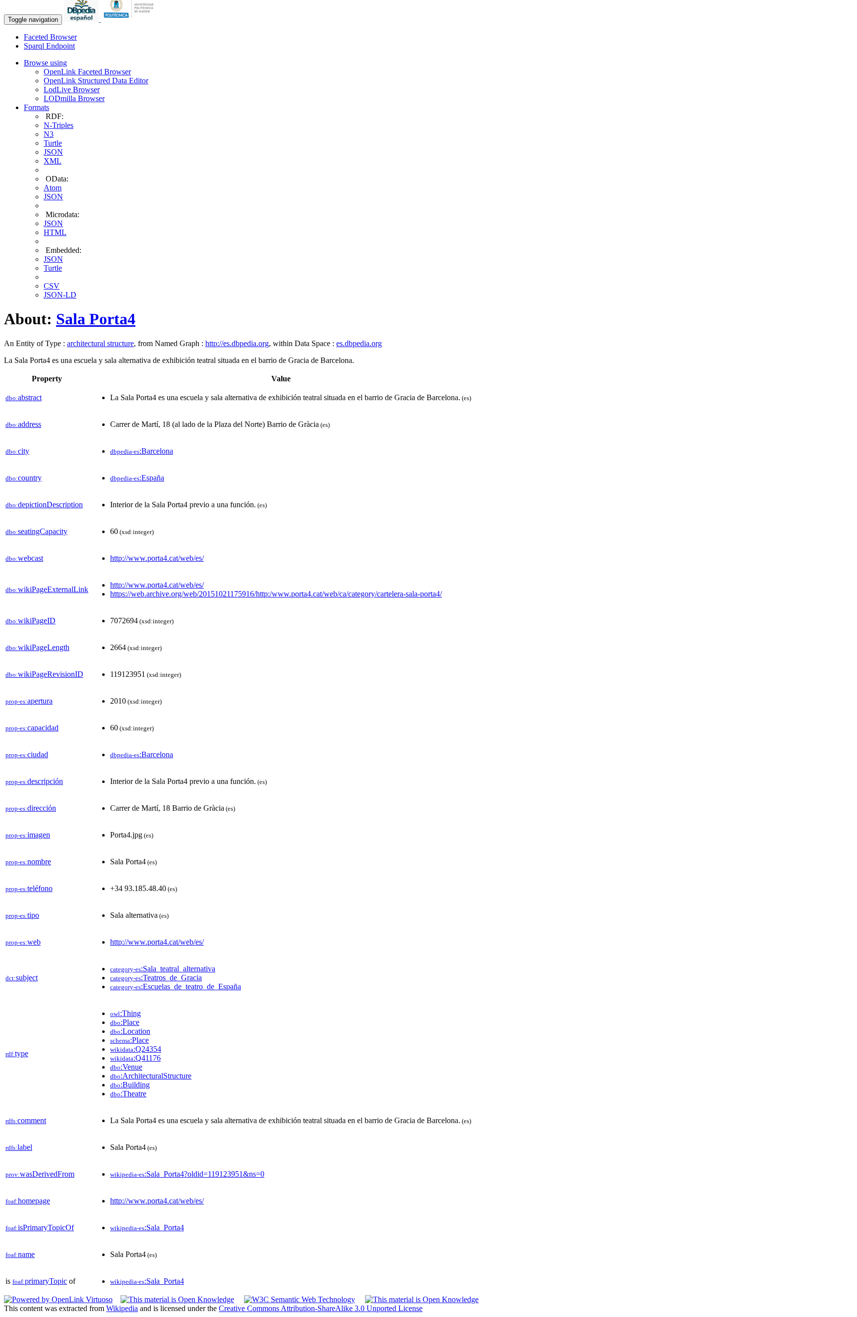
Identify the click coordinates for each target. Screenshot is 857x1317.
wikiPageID (30, 620)
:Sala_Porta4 (147, 1227)
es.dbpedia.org (359, 343)
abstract (23, 397)
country (23, 478)
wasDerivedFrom (39, 1174)
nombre (28, 861)
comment (25, 1120)
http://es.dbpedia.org (237, 343)
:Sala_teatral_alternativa (162, 968)
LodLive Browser (72, 89)
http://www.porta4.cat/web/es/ (157, 558)
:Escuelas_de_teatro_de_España (175, 986)
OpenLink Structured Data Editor (96, 80)
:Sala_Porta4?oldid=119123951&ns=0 (187, 1174)
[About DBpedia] (82, 19)
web (23, 942)
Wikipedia (122, 1308)
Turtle (53, 143)
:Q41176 (135, 1058)
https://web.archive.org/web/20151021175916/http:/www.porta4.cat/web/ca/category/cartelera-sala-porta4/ (276, 594)
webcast (24, 558)
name (20, 1254)
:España (137, 478)
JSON (53, 152)
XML (52, 161)
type (16, 1053)
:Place (124, 1022)
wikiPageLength (37, 647)
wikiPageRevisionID (44, 674)
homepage (27, 1201)
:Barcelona (141, 451)
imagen (27, 835)
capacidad (32, 727)
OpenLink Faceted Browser (87, 71)
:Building (130, 1084)
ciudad (26, 754)
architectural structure (100, 343)
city (17, 451)
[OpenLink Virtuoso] (58, 1299)
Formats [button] (36, 107)
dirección (30, 808)
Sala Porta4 (95, 319)
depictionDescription (44, 504)
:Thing (125, 1013)
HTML (55, 232)
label (18, 1147)
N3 (49, 134)
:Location (130, 1031)
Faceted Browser (50, 37)
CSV (52, 286)
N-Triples (58, 125)
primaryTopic (39, 1281)
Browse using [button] (45, 63)
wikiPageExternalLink (46, 589)
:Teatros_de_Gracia (156, 977)
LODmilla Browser (74, 98)
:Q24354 (135, 1049)
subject (21, 977)
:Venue (126, 1067)
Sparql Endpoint (49, 46)
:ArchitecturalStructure (150, 1076)
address (23, 424)
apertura (29, 701)
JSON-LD (60, 295)
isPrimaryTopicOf (39, 1227)
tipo (22, 915)
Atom (52, 187)
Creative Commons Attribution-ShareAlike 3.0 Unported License (321, 1308)
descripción (34, 781)
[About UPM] (130, 19)
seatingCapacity (36, 531)
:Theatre (128, 1093)
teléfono (29, 888)
